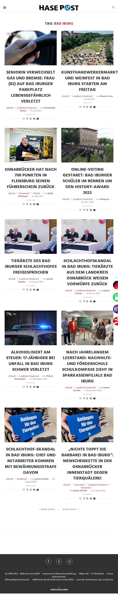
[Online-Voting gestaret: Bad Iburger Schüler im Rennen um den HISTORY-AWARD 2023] (87, 145)
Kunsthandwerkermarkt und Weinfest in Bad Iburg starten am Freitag (89, 81)
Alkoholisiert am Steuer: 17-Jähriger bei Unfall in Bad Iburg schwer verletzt (30, 361)
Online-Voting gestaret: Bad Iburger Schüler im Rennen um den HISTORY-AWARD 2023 (87, 181)
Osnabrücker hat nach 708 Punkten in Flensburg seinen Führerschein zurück (31, 178)
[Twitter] (59, 561)
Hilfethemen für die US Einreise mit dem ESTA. (53, 579)
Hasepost (104, 199)
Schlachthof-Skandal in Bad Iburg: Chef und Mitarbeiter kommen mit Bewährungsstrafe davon (31, 461)
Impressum (48, 573)
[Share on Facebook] (27, 118)
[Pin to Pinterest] (34, 118)
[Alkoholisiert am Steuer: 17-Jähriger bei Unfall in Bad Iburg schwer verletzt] (31, 328)
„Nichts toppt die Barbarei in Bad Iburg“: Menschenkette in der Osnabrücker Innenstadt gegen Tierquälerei (87, 464)
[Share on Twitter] (31, 118)
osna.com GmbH (32, 573)
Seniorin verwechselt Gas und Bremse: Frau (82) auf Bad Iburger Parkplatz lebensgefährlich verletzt (30, 87)
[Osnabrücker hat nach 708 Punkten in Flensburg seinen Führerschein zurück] (31, 145)
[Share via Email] (38, 118)
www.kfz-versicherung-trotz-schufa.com (95, 579)
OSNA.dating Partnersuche (17, 579)
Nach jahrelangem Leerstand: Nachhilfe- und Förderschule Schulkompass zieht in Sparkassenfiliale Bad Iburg (87, 367)
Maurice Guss (106, 96)
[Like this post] (24, 118)
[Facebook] (48, 561)
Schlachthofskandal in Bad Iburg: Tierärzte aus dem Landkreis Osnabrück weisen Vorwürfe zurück (87, 273)
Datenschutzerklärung (66, 573)
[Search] (113, 7)
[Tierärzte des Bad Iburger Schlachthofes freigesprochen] (31, 236)
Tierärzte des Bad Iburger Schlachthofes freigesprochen (31, 267)
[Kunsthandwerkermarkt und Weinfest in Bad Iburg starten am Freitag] (87, 48)
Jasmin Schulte (41, 478)
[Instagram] (69, 561)
